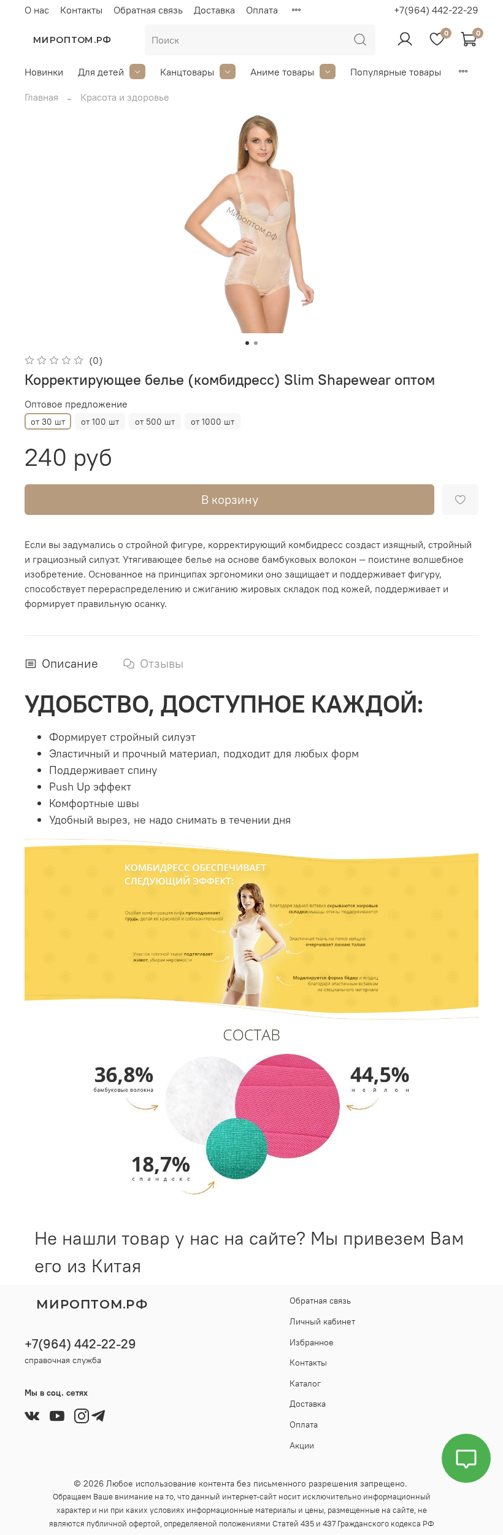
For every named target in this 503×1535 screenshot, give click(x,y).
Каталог (305, 1383)
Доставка (214, 10)
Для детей (101, 72)
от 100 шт (100, 421)
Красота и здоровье (124, 97)
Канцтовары (187, 72)
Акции (302, 1445)
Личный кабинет (322, 1321)
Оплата (262, 10)
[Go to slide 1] (247, 343)
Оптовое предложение (76, 404)
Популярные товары (395, 72)
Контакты (81, 10)
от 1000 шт (212, 421)
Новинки (44, 72)
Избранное (312, 1342)
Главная (41, 97)
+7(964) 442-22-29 (436, 10)
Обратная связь (148, 10)
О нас (37, 10)
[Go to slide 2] (256, 343)
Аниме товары (282, 72)
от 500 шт (155, 421)
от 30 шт (48, 421)
